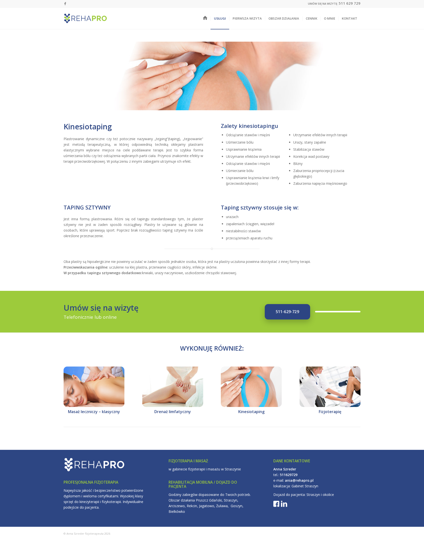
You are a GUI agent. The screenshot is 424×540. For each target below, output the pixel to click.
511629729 (288, 474)
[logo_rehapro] (85, 18)
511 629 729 (349, 3)
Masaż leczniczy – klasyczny (94, 411)
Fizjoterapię (330, 411)
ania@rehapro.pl (299, 480)
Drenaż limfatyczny (172, 411)
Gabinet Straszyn (305, 486)
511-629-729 (287, 311)
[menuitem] (205, 18)
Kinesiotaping (251, 411)
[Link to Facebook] (65, 3)
